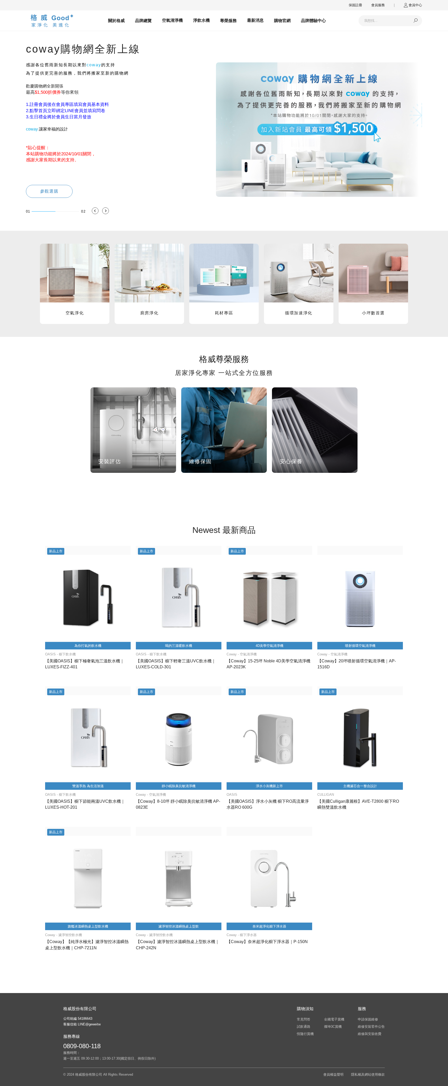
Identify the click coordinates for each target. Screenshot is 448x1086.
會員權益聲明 (333, 1074)
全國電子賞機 (334, 1019)
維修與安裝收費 (369, 1034)
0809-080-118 (82, 1045)
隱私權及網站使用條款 (368, 1074)
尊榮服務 (228, 20)
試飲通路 (303, 1027)
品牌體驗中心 (313, 20)
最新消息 (255, 20)
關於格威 (116, 20)
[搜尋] (415, 20)
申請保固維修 (368, 1019)
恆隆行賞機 (305, 1034)
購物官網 (282, 20)
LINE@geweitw (89, 1024)
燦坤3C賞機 (333, 1027)
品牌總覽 (143, 20)
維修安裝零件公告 (371, 1027)
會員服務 (378, 5)
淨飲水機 (201, 20)
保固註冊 (355, 5)
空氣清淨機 (172, 20)
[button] (95, 210)
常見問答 (303, 1019)
